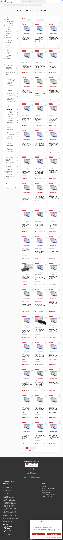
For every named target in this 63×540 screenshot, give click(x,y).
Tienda (8, 5)
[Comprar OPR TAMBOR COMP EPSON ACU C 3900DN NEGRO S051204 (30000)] (45, 364)
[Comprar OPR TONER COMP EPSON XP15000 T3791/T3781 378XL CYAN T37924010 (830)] (58, 364)
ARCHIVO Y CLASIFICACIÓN (9, 502)
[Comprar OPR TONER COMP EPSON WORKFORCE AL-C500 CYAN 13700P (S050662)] (31, 99)
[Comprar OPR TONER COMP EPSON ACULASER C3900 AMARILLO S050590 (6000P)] (45, 179)
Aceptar (38, 534)
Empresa (44, 486)
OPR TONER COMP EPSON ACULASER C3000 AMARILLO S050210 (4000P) (53, 410)
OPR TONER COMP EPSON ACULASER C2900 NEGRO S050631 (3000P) (27, 384)
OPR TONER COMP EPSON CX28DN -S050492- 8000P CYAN (40, 304)
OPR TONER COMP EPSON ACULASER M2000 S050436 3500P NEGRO (40, 278)
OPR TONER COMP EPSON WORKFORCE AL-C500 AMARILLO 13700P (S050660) (26, 65)
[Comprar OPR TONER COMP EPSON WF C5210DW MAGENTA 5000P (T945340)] (45, 46)
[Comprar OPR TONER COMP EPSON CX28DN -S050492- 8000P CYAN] (45, 311)
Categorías (6, 19)
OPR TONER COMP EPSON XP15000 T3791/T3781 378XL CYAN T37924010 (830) (54, 357)
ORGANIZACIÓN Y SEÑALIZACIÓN (10, 518)
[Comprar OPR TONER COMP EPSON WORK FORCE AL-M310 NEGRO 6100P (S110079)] (58, 126)
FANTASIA (5, 523)
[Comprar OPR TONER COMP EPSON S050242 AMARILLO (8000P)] (58, 338)
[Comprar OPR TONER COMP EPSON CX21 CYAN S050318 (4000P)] (45, 258)
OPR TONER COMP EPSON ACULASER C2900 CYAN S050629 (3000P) (40, 198)
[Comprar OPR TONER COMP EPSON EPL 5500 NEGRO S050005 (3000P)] (45, 232)
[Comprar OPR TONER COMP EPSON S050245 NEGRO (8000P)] (58, 285)
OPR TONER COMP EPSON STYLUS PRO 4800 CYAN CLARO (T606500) (26, 145)
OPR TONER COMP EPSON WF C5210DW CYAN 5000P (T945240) (40, 92)
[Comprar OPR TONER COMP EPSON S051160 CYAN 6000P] (58, 258)
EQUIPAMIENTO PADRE (8, 486)
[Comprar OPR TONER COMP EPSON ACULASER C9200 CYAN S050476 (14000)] (31, 444)
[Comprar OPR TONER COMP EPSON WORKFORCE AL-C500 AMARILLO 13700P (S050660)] (31, 72)
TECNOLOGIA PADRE (7, 487)
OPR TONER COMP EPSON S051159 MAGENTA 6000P (53, 171)
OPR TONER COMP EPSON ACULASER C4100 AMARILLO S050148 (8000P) (53, 304)
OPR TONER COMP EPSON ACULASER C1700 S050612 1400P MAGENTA (54, 437)
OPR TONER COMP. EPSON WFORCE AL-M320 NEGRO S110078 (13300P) (40, 65)
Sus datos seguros (46, 492)
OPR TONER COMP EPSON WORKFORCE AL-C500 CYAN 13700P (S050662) (27, 92)
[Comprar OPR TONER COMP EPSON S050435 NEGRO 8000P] (31, 285)
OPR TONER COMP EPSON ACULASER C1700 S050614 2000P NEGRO (54, 198)
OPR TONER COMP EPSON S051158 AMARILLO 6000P (26, 198)
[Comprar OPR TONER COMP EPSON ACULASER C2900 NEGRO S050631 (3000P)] (31, 391)
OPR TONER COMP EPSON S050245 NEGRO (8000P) (53, 277)
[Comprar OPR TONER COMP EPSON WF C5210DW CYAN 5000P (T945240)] (45, 99)
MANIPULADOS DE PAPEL (9, 497)
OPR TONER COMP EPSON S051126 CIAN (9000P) (40, 436)
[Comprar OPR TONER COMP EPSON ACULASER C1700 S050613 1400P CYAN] (31, 417)
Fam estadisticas (6, 490)
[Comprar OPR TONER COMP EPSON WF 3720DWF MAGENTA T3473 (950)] (31, 311)
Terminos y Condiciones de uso (49, 488)
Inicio (5, 5)
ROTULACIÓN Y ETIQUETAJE (9, 506)
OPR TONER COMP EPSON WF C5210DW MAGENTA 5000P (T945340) (40, 39)
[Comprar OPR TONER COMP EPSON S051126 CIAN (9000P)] (45, 444)
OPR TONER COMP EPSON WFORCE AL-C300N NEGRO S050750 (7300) (39, 384)
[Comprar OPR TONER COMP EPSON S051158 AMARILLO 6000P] (31, 205)
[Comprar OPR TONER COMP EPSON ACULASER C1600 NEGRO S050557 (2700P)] (45, 417)
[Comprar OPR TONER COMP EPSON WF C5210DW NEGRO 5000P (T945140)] (31, 46)
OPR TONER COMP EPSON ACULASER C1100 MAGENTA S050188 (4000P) (26, 251)
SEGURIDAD (5, 509)
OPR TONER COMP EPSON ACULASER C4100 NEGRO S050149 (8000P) (27, 357)
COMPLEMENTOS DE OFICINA (9, 508)
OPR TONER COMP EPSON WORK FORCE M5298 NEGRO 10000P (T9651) (54, 92)
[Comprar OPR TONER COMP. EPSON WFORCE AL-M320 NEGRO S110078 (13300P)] (45, 72)
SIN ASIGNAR (6, 493)
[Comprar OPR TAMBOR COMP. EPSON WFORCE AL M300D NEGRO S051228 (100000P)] (58, 152)
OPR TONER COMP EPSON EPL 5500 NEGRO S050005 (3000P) (39, 224)
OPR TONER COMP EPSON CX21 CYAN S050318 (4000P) (39, 251)
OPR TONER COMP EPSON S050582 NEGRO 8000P (39, 330)
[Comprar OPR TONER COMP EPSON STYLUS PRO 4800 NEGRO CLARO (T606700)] (31, 126)
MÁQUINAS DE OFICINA (8, 514)
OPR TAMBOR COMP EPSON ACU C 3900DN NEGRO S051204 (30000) (40, 357)
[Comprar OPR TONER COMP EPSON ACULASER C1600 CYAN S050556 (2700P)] (58, 232)
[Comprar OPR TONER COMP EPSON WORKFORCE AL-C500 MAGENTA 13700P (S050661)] (45, 152)
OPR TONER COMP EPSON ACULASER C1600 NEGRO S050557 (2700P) (40, 410)
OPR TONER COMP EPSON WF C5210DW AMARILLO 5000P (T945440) (26, 171)
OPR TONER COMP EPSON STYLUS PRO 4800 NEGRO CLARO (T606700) (26, 118)
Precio (5, 183)
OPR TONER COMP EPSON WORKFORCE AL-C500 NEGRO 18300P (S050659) (53, 39)
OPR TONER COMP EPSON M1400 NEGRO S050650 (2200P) (54, 384)
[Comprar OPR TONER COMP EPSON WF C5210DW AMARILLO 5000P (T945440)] (31, 179)
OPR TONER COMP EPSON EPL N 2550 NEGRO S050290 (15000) (26, 331)
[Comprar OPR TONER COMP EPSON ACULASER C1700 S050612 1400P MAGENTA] (58, 444)
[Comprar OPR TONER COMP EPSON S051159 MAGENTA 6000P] (58, 179)
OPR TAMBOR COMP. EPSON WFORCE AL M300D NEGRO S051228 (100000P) (53, 145)
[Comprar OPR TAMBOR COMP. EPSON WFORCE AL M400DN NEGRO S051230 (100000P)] (58, 72)
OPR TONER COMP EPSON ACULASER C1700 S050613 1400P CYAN (27, 410)
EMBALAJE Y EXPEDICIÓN (9, 505)
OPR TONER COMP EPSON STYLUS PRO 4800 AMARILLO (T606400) (39, 118)
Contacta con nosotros (47, 496)
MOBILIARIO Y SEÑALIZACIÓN (9, 515)
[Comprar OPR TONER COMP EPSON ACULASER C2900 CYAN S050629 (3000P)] (45, 205)
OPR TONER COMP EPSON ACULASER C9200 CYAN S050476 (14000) (27, 437)
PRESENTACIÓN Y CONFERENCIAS (10, 517)
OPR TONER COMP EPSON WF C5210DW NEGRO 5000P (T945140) (26, 39)
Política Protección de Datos (48, 494)
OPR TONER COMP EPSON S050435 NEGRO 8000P (26, 277)
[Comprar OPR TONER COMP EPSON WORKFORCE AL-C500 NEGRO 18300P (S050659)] (58, 46)
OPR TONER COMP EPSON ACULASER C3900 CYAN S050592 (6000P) (27, 224)
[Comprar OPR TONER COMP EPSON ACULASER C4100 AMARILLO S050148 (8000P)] (58, 311)
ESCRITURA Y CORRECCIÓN (9, 500)
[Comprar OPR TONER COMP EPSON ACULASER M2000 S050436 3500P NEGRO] (45, 285)
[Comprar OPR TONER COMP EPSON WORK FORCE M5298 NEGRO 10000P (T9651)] (58, 99)
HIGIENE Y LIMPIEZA (7, 520)
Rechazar (54, 534)
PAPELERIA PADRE (7, 489)
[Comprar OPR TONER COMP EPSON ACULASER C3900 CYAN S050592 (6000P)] (31, 232)
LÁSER (26, 5)
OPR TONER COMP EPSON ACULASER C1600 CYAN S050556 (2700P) (53, 224)
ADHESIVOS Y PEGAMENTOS (9, 503)
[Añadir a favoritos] (32, 26)
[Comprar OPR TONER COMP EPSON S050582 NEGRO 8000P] (45, 338)
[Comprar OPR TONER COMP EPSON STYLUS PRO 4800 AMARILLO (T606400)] (45, 126)
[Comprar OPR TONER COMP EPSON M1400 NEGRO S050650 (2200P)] (58, 391)
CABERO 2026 (6, 496)
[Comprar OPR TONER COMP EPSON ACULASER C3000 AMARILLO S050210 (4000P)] (58, 417)
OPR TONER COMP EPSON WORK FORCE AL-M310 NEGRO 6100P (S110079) (53, 118)
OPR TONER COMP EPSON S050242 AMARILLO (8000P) (53, 330)
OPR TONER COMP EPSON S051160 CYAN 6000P (54, 251)
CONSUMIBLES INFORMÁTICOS (17, 5)
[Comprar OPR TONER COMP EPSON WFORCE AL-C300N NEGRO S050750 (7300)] (45, 391)
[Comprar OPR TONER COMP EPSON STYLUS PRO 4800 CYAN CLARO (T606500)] (31, 152)
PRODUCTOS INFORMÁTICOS (9, 511)
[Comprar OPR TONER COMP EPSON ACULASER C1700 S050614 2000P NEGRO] (58, 205)
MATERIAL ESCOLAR (7, 521)
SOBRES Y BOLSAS (7, 499)
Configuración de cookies (10, 481)
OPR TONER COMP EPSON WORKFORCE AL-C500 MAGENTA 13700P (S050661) (39, 145)
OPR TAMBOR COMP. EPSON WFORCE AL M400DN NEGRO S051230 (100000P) (53, 65)
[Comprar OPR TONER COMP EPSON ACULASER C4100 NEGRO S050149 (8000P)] (31, 364)
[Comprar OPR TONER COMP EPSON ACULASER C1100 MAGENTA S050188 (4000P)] (31, 258)
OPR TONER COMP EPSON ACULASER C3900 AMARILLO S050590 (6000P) (39, 171)
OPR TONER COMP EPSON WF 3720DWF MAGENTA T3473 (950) (27, 304)
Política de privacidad (50, 537)
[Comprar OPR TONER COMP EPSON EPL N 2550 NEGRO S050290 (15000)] (31, 338)
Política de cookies (57, 537)
